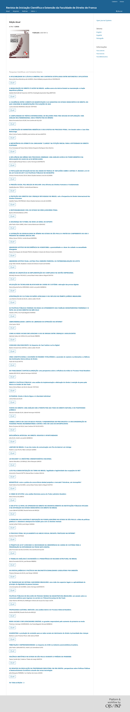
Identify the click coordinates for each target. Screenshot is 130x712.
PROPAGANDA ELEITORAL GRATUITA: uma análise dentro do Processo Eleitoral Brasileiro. (40, 610)
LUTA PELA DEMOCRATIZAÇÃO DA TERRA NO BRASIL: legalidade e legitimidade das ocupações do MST (44, 471)
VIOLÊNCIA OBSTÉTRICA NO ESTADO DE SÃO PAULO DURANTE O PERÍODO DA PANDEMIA (40, 657)
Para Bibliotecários (102, 57)
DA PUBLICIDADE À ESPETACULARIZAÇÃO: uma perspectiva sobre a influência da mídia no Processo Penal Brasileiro (49, 371)
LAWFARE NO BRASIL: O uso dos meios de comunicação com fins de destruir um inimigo (40, 447)
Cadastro (114, 1)
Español (99, 35)
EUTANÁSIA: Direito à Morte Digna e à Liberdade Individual (29, 396)
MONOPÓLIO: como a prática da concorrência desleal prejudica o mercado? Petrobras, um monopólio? (45, 482)
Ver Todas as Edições (15, 683)
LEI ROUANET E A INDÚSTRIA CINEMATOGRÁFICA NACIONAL (30, 459)
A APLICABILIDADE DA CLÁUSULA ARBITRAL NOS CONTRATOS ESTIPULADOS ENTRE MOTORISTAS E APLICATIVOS (48, 76)
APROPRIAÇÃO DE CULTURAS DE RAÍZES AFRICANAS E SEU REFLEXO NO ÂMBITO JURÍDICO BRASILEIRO (45, 296)
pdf (13, 83)
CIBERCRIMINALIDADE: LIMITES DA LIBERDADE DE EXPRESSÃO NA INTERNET (35, 322)
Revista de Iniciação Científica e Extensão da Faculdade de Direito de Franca (51, 7)
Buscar (119, 11)
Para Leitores (100, 50)
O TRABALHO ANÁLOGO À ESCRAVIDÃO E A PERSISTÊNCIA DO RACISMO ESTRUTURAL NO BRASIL (43, 559)
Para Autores (100, 54)
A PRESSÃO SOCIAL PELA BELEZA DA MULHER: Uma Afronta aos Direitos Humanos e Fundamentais (44, 185)
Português (99, 38)
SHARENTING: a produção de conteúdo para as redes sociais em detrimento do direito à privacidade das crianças (48, 633)
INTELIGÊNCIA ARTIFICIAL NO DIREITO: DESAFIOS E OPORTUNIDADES (33, 435)
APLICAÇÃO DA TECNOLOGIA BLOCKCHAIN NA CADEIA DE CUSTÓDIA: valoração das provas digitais (44, 284)
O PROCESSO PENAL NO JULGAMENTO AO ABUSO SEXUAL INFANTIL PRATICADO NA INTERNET (42, 533)
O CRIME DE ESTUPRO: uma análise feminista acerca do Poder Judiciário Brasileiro (37, 494)
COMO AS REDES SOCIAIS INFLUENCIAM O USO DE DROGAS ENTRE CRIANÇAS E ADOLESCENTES (42, 333)
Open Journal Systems (104, 20)
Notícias (25, 11)
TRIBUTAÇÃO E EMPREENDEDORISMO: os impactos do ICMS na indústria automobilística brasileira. (43, 645)
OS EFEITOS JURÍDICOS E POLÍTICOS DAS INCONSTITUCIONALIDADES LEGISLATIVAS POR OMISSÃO (43, 570)
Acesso (122, 1)
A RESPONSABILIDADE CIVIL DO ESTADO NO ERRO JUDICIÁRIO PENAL (33, 210)
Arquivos (16, 11)
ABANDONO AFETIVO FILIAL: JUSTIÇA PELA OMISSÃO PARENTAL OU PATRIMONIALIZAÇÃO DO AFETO (44, 261)
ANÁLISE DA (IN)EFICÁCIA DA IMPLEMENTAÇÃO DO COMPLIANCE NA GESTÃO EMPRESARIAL (41, 273)
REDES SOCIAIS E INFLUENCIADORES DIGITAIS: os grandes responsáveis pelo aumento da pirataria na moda (47, 621)
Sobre (33, 11)
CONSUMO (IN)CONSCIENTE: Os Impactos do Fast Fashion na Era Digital (34, 345)
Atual (8, 11)
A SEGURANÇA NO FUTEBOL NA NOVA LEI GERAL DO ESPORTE (30, 222)
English (99, 32)
